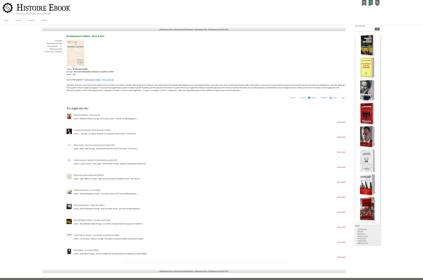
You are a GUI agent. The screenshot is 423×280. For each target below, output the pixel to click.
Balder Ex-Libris (363, 236)
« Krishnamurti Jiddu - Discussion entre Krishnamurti (176, 29)
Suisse (52, 51)
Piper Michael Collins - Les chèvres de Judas (92, 220)
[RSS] (364, 6)
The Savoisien (362, 241)
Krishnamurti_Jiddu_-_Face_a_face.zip (99, 80)
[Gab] (370, 6)
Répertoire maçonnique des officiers (89, 175)
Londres (47, 51)
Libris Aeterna (362, 229)
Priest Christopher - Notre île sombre (89, 205)
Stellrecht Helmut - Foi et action (87, 115)
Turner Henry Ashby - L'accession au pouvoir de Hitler (97, 235)
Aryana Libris (362, 238)
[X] (377, 6)
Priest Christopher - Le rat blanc (87, 190)
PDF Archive (361, 234)
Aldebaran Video (363, 243)
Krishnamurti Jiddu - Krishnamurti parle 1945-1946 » (212, 29)
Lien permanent (52, 46)
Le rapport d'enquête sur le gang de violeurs (92, 130)
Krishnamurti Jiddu (56, 49)
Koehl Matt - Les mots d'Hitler (86, 250)
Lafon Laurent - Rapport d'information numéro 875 (95, 160)
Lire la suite (341, 122)
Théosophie (58, 51)
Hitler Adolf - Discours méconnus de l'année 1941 (94, 145)
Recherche (360, 26)
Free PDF (360, 231)
